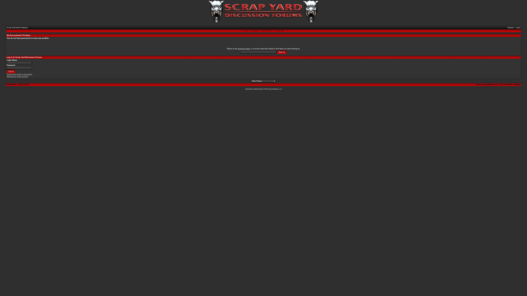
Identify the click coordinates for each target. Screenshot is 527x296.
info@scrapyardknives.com (487, 85)
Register (511, 28)
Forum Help (279, 31)
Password (11, 65)
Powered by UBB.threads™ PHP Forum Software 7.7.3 (263, 89)
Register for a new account (17, 77)
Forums (246, 31)
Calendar (254, 31)
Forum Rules (12, 85)
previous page (244, 49)
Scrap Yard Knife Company (17, 28)
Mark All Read (23, 85)
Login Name (12, 60)
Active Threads (266, 31)
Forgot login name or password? (19, 74)
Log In (518, 28)
